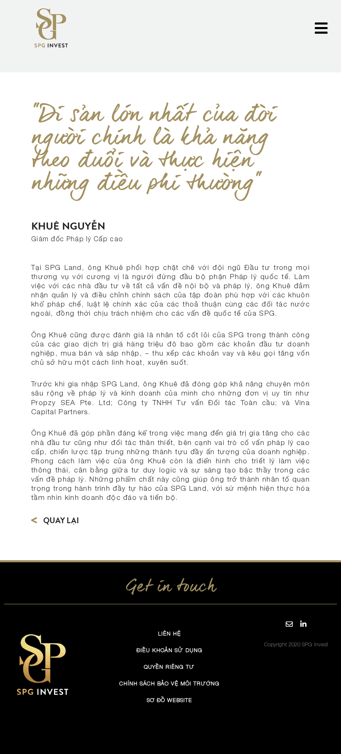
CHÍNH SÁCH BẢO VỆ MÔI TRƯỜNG (169, 683)
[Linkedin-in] (303, 624)
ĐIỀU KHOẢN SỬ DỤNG (169, 650)
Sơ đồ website (169, 700)
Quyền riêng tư (169, 666)
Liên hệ (169, 633)
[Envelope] (289, 624)
